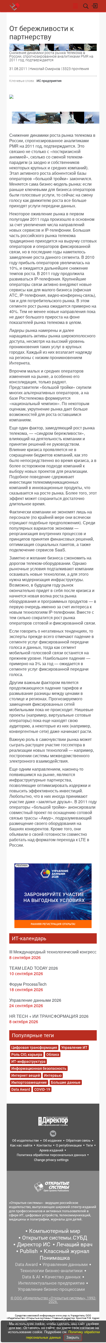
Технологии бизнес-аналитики (51, 1270)
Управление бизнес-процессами (51, 1289)
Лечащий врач (74, 1244)
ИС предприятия (49, 81)
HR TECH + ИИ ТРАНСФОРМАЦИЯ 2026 (49, 1016)
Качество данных (63, 1276)
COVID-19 (42, 1089)
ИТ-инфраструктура (28, 1061)
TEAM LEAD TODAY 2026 (33, 968)
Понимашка (55, 1258)
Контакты (44, 1145)
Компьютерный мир (54, 1231)
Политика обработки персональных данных (51, 1155)
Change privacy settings (51, 1160)
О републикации (69, 1145)
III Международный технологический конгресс (52, 952)
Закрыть (72, 1337)
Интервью (52, 1075)
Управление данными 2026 (35, 1000)
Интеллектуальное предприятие (51, 1283)
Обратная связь (78, 1140)
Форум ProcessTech (28, 984)
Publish (29, 1251)
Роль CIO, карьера (26, 1054)
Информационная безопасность (38, 1068)
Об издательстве (25, 1140)
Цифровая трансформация (34, 1047)
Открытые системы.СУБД (54, 1238)
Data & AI (31, 1276)
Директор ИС (33, 1244)
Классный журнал (66, 1251)
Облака (52, 1054)
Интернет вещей (25, 1075)
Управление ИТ (74, 1047)
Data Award (20, 1089)
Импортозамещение (29, 1082)
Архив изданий (51, 1150)
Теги (89, 1145)
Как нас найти (21, 1145)
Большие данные (66, 1082)
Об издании (52, 1140)
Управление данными (65, 1264)
